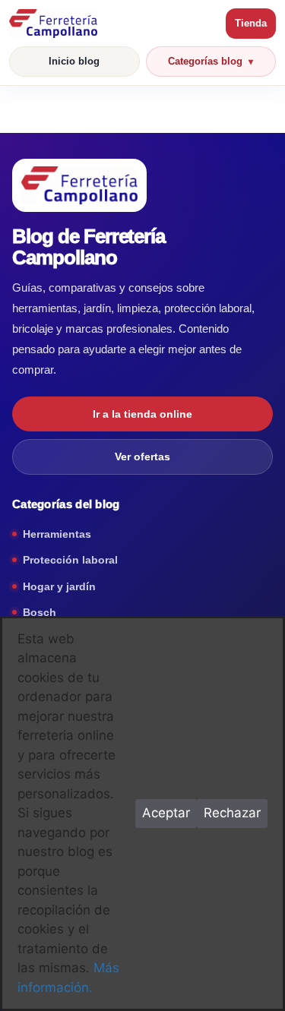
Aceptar (166, 812)
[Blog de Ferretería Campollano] (113, 23)
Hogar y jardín (59, 586)
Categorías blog (205, 61)
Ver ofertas (142, 456)
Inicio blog (74, 61)
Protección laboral (70, 560)
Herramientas (57, 534)
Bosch (39, 612)
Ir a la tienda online (142, 414)
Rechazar (232, 812)
